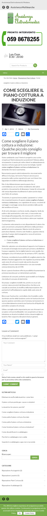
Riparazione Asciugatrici (11, 470)
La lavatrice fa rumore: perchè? (13, 407)
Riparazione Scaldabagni (11, 485)
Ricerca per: (6, 454)
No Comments (33, 129)
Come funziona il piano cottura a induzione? (18, 427)
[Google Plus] (7, 7)
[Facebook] (3, 7)
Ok (20, 513)
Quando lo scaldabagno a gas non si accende (18, 442)
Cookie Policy (29, 513)
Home (15, 78)
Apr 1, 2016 (9, 129)
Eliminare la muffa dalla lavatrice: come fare (18, 397)
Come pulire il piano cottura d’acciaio (15, 417)
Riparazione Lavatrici (9, 475)
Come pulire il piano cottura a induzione (16, 422)
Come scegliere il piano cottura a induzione (18, 412)
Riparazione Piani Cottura (26, 78)
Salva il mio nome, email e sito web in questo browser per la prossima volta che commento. (23, 378)
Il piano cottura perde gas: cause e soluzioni (18, 402)
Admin (20, 129)
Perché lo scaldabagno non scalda (14, 437)
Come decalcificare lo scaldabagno (14, 432)
